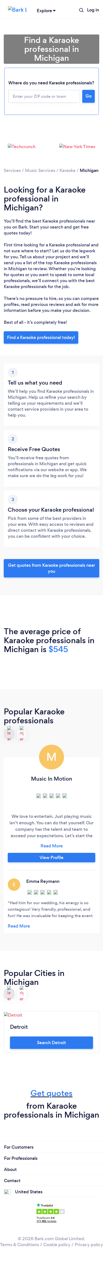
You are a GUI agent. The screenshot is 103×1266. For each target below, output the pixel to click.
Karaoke (68, 170)
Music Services (40, 170)
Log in (93, 10)
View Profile (52, 858)
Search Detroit (51, 1043)
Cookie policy (56, 1245)
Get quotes (51, 1093)
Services (12, 170)
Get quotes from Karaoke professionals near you (51, 568)
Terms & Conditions (19, 1245)
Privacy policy (89, 1245)
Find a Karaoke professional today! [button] (41, 337)
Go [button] (89, 96)
